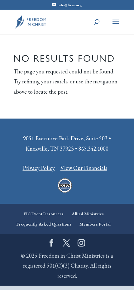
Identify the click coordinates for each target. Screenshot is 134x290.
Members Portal (95, 224)
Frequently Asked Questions (44, 224)
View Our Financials (83, 167)
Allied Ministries (88, 214)
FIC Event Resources (44, 214)
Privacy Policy (39, 167)
